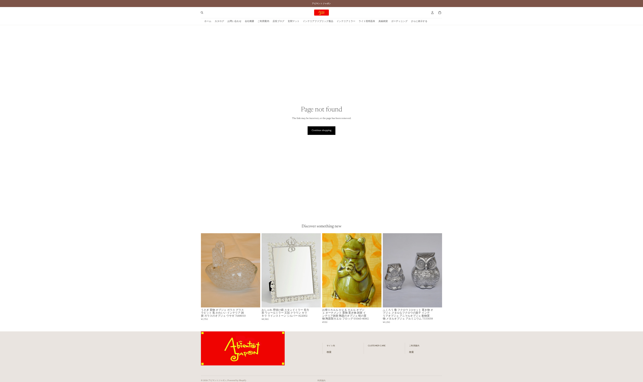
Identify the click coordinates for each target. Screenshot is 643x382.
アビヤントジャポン (217, 380)
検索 (329, 352)
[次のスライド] (255, 270)
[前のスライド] (206, 270)
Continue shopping (321, 130)
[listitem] (419, 21)
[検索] (202, 12)
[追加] (255, 302)
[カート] (439, 12)
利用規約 (321, 381)
